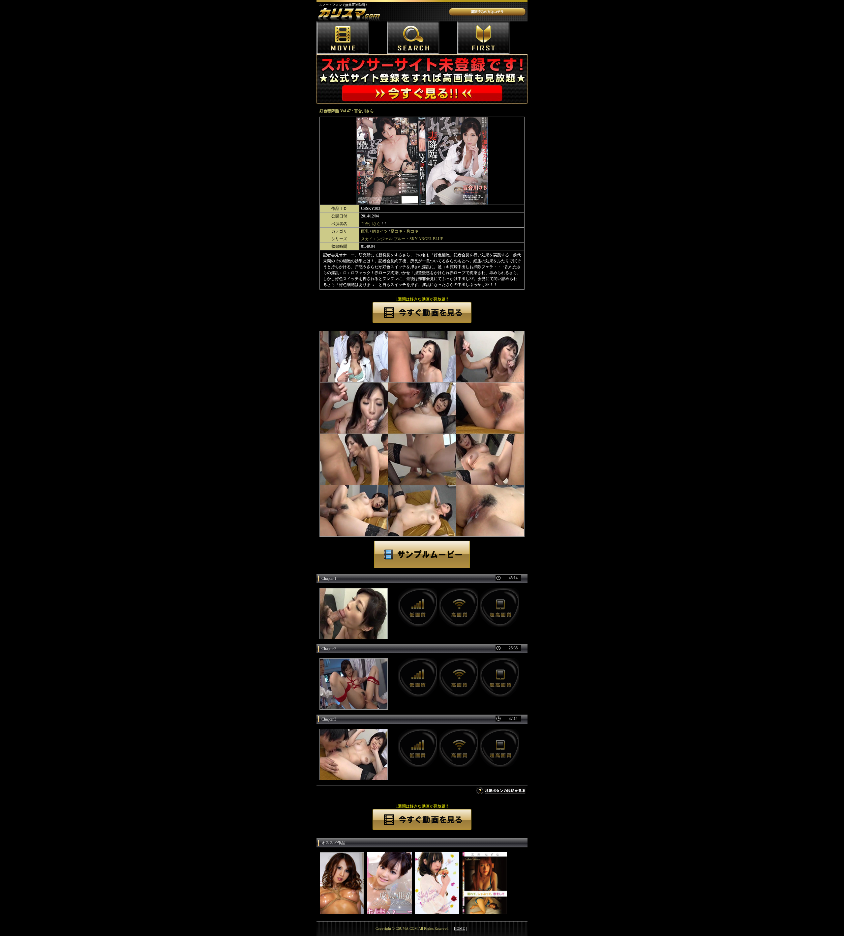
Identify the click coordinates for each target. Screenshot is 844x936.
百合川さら (371, 223)
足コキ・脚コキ (404, 231)
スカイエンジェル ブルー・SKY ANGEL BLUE (402, 239)
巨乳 (365, 231)
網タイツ (380, 231)
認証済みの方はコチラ (487, 12)
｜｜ (459, 928)
